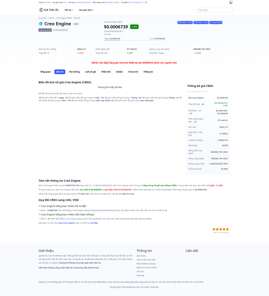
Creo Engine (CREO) (64, 18)
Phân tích (106, 71)
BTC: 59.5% (133, 2)
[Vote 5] (227, 229)
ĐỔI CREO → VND (185, 22)
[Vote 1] (214, 229)
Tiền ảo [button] (68, 10)
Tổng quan (45, 71)
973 (64, 2)
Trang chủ (42, 18)
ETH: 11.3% (142, 2)
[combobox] (215, 10)
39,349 (47, 2)
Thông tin (148, 71)
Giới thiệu (141, 255)
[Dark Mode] (231, 2)
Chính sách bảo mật (146, 259)
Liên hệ (140, 271)
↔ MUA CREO (216, 22)
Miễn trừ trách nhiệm (147, 267)
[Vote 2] (217, 229)
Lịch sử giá (90, 71)
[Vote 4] (224, 229)
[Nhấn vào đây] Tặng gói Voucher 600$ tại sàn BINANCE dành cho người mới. (134, 62)
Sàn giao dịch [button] (85, 10)
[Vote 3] (220, 229)
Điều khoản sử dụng (146, 263)
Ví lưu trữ (133, 71)
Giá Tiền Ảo (49, 10)
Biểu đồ (77, 18)
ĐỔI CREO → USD (201, 22)
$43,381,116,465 (112, 2)
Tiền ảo (51, 18)
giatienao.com (133, 287)
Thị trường (74, 71)
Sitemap (140, 275)
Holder (119, 71)
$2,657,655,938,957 (83, 2)
